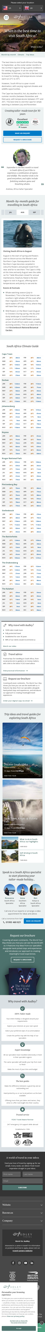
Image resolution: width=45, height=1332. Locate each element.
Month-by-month (8, 54)
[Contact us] (6, 17)
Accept (18, 1328)
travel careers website (22, 1250)
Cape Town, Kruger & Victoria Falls (20, 820)
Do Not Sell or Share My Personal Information (19, 1322)
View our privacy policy (15, 1316)
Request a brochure (23, 140)
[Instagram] (19, 1263)
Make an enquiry (22, 133)
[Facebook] (13, 1263)
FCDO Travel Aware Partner (22, 1120)
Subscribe (22, 1187)
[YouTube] (25, 1263)
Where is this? (36, 47)
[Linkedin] (32, 1263)
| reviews (22, 125)
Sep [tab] (34, 212)
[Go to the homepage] (23, 17)
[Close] (41, 1323)
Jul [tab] (10, 212)
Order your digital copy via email (16, 701)
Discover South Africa (16, 764)
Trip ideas (30, 54)
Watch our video (9, 646)
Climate (21, 54)
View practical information (14, 671)
